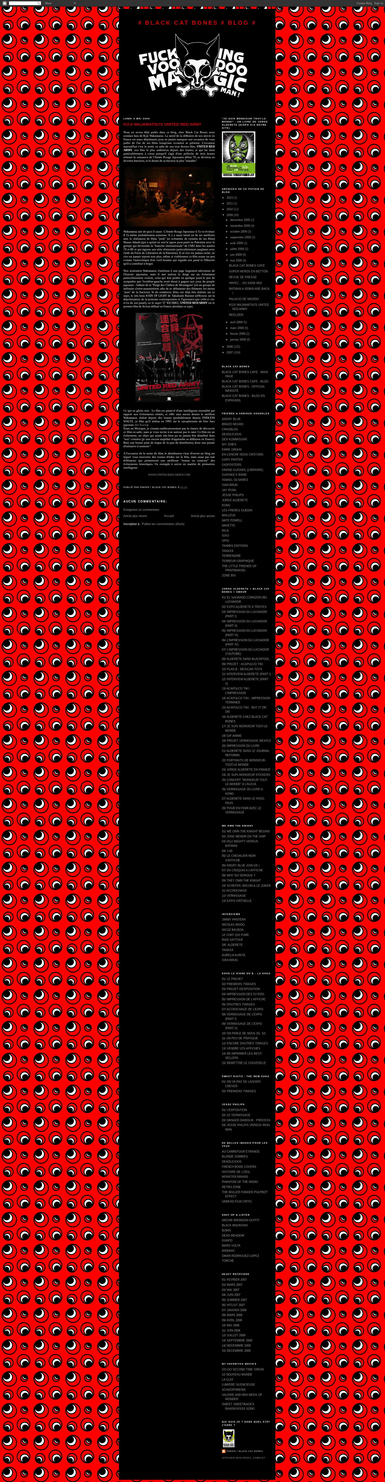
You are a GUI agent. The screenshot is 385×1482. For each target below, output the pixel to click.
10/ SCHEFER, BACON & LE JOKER (246, 885)
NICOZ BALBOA (233, 929)
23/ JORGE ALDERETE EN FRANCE (246, 769)
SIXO (225, 535)
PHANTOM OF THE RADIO (240, 1182)
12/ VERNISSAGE (234, 895)
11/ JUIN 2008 (231, 1330)
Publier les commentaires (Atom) (163, 524)
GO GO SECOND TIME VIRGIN (243, 1369)
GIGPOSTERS (231, 464)
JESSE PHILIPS (233, 495)
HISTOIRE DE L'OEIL (236, 1172)
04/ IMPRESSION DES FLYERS (243, 994)
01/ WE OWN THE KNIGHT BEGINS (246, 831)
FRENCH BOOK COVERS (239, 1166)
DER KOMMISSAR (234, 439)
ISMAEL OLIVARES (235, 480)
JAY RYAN (229, 490)
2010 (230, 209)
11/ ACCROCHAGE (234, 890)
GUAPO (227, 1240)
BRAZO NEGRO (232, 424)
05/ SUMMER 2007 (234, 1300)
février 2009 (238, 333)
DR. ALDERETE (232, 945)
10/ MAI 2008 (230, 1325)
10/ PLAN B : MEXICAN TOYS (242, 669)
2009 (230, 215)
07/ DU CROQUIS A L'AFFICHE (242, 870)
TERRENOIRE (231, 555)
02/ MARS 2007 (232, 1284)
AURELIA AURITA (233, 955)
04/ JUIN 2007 (231, 1294)
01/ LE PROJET (232, 979)
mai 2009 (236, 260)
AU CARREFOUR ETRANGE (241, 1151)
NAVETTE (228, 525)
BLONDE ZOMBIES (235, 1156)
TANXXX (227, 551)
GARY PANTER (232, 459)
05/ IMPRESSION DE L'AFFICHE (244, 999)
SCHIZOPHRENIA (234, 1389)
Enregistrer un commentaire (141, 509)
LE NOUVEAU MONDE (237, 1374)
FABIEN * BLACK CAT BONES (244, 1451)
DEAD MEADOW (233, 1235)
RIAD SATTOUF (232, 939)
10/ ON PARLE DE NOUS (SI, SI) (244, 1033)
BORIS (226, 1230)
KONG (226, 505)
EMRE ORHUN (232, 449)
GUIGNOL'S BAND (234, 474)
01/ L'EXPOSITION (234, 1110)
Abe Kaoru (140, 425)
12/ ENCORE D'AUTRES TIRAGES (245, 1043)
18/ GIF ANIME (232, 735)
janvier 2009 (238, 339)
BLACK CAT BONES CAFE (247, 265)
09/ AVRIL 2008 (232, 1320)
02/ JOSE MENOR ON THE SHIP (244, 836)
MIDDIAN (228, 1250)
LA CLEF (227, 1379)
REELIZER (236, 314)
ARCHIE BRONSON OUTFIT (241, 1220)
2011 (230, 203)
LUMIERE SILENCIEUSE (238, 1384)
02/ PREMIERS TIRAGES (239, 984)
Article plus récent (135, 516)
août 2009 (237, 243)
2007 (230, 352)
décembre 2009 (240, 220)
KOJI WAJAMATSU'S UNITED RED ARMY (162, 124)
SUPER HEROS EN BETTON (248, 271)
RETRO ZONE (231, 1187)
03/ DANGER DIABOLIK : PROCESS (246, 1120)
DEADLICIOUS (232, 434)
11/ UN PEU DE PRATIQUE (240, 1038)
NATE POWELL (232, 520)
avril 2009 (237, 322)
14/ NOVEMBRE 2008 (236, 1345)
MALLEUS (229, 515)
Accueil (169, 516)
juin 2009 (236, 254)
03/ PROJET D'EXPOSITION (241, 989)
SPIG (225, 540)
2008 (230, 346)
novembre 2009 (240, 225)
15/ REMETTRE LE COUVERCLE (244, 1063)
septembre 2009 (241, 237)
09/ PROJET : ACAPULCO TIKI (242, 664)
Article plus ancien (203, 516)
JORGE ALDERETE (235, 500)
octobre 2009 (239, 231)
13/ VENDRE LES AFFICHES (241, 1048)
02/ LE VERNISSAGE (236, 1115)
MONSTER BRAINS (235, 1176)
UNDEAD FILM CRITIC (237, 1201)
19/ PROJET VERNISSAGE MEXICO (246, 740)
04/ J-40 (227, 851)
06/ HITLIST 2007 (233, 1305)
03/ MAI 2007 (230, 1290)
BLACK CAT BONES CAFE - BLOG (245, 381)
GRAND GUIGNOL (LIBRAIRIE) (242, 470)
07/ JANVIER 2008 (234, 1310)
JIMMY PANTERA (234, 919)
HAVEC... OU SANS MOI (245, 283)
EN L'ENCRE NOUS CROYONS (242, 454)
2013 (230, 197)
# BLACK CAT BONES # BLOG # (197, 22)
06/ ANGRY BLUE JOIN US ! (241, 865)
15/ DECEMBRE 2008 (236, 1350)
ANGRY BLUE (231, 419)
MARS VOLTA (231, 1245)
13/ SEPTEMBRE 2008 (237, 1340)
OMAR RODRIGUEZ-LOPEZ (240, 1255)
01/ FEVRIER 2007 (234, 1279)
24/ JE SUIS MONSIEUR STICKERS (246, 774)
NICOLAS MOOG (233, 924)
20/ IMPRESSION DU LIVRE (241, 745)
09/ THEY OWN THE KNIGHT (241, 880)
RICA (225, 530)
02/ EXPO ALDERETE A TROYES (244, 606)
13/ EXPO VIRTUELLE (237, 900)
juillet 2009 (237, 249)
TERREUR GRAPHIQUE (238, 561)
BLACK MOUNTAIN (235, 1225)
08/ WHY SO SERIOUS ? (238, 875)
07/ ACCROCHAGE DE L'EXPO (242, 1009)
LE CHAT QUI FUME (235, 935)
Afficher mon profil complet (243, 1458)
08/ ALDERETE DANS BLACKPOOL (245, 659)
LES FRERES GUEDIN (237, 510)
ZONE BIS (229, 575)
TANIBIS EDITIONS (235, 545)
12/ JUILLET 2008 (233, 1335)
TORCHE (228, 1260)
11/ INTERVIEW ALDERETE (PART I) (246, 674)
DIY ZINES (229, 444)
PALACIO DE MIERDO (244, 299)
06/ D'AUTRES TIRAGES (238, 1004)
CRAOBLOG (230, 429)
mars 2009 (237, 328)
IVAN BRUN (230, 485)
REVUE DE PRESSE (243, 277)
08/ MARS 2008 (232, 1315)
